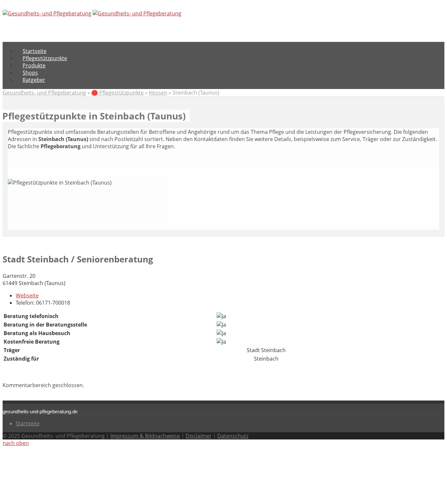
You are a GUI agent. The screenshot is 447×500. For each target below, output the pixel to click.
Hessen (158, 92)
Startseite (28, 423)
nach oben (16, 443)
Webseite (27, 295)
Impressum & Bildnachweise (145, 435)
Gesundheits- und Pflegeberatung (44, 92)
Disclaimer (199, 435)
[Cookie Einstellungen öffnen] (52, 493)
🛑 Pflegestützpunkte (117, 92)
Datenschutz (232, 435)
